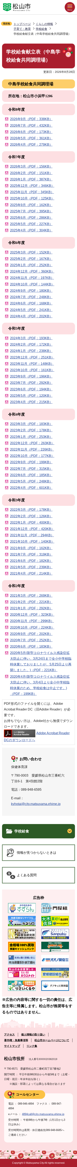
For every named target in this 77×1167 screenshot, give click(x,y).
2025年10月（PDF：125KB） (32, 198)
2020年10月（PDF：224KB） (32, 627)
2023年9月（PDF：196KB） (31, 376)
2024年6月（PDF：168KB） (31, 303)
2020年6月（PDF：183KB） (31, 646)
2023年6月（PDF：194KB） (31, 389)
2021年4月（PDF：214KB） (31, 573)
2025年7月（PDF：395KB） (31, 211)
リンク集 (31, 1045)
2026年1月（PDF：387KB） (31, 179)
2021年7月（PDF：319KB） (31, 554)
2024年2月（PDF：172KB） (31, 344)
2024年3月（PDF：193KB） (31, 338)
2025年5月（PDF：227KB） (31, 224)
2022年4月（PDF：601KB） (31, 487)
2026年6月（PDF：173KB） (31, 132)
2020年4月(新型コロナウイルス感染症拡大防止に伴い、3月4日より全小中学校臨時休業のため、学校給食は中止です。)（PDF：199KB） (40, 685)
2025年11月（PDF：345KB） (32, 192)
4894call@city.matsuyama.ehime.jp (43, 1114)
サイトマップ (12, 1045)
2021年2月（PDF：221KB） (31, 602)
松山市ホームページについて (51, 1040)
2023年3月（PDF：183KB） (31, 424)
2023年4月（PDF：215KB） (31, 402)
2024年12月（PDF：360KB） (32, 271)
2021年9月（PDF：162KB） (31, 548)
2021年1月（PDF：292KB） (31, 608)
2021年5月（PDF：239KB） (31, 567)
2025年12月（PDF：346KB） (32, 185)
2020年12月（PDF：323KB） (32, 614)
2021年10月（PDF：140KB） (32, 541)
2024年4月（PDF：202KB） (31, 316)
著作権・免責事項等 (16, 1040)
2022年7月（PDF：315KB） (31, 468)
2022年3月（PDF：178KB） (31, 509)
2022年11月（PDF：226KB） (32, 449)
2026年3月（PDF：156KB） (31, 166)
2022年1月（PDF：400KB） (31, 522)
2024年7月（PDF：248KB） (31, 297)
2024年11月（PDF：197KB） (32, 278)
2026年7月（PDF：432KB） (31, 125)
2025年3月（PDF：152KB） (31, 252)
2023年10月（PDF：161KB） (32, 370)
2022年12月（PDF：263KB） (32, 443)
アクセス (9, 1034)
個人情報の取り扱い (33, 1034)
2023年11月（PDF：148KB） (32, 363)
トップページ (22, 24)
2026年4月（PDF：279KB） (31, 144)
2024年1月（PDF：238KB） (31, 351)
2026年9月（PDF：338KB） (31, 119)
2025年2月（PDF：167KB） (31, 258)
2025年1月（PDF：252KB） (31, 265)
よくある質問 (27, 875)
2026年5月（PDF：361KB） (31, 138)
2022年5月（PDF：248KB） (31, 481)
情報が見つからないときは (36, 852)
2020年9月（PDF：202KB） (31, 634)
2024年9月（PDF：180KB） (31, 290)
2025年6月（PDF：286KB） (31, 217)
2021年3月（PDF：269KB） (31, 595)
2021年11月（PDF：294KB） (32, 535)
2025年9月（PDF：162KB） (31, 205)
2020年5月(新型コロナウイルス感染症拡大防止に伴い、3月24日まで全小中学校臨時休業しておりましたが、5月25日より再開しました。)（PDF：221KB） (40, 661)
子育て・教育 (22, 28)
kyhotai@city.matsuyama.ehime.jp (36, 804)
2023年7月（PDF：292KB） (31, 382)
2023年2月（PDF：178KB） (31, 430)
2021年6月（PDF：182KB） (31, 561)
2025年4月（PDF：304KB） (31, 230)
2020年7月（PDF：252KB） (31, 640)
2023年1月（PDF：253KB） (31, 437)
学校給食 (41, 28)
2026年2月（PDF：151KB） (31, 173)
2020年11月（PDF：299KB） (32, 621)
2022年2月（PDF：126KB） (31, 516)
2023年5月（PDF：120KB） (31, 395)
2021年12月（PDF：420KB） (32, 529)
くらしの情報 (44, 24)
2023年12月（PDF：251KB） (32, 357)
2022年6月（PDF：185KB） (31, 475)
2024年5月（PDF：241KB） (31, 310)
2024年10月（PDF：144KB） (32, 284)
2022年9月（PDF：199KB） (31, 462)
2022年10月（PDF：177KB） (32, 456)
